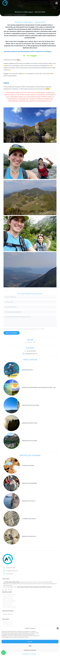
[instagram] (28, 342)
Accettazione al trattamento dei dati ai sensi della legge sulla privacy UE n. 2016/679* (25, 329)
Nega (30, 645)
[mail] (34, 342)
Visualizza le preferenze (30, 650)
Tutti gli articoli (8, 614)
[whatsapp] (31, 342)
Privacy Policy (33, 653)
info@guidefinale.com (30, 353)
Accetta (30, 641)
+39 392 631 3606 (31, 351)
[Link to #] (56, 3)
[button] (57, 628)
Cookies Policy (25, 653)
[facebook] (25, 342)
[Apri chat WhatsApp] (3, 652)
